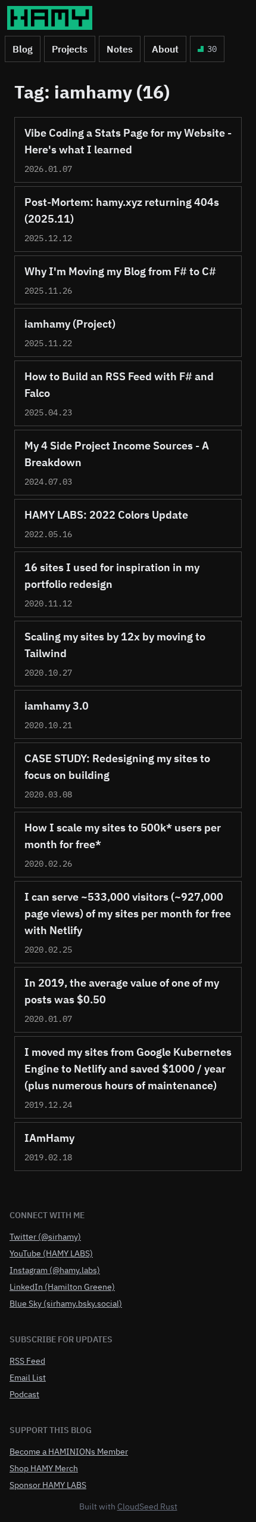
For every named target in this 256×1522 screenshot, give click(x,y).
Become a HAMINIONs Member (69, 1451)
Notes (120, 49)
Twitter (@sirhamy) (45, 1236)
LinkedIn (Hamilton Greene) (62, 1286)
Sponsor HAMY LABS (48, 1485)
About (165, 49)
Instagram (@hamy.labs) (55, 1270)
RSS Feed (27, 1360)
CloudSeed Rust (147, 1506)
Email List (28, 1377)
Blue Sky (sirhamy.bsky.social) (66, 1303)
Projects (70, 49)
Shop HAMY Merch (44, 1468)
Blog (23, 49)
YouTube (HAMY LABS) (51, 1253)
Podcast (24, 1394)
